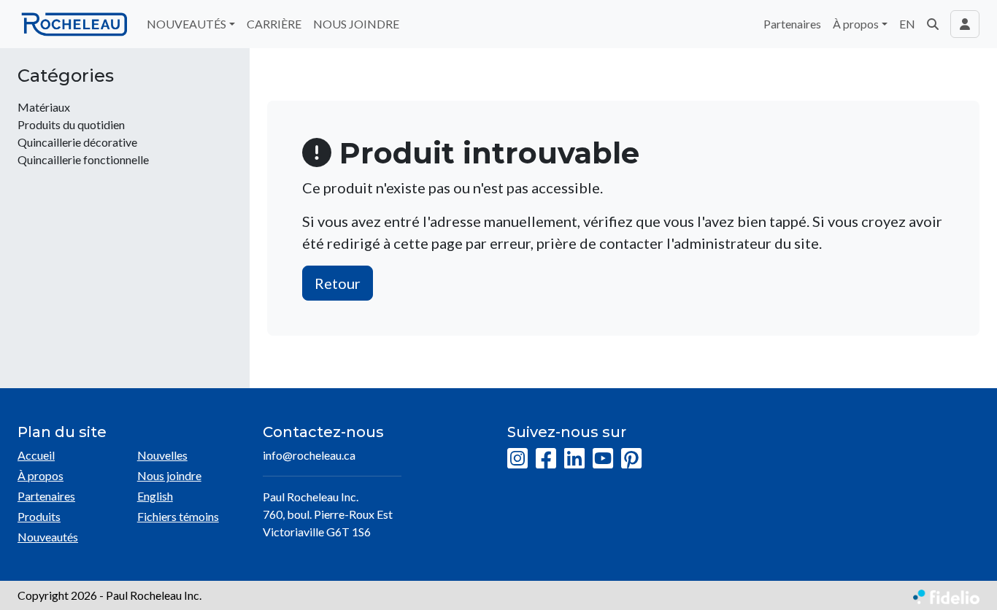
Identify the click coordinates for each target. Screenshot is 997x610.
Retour (338, 283)
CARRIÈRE (274, 24)
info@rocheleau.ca (309, 455)
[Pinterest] (631, 459)
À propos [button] (856, 24)
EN (907, 24)
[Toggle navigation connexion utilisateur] (964, 24)
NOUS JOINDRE (356, 24)
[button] (932, 24)
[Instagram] (517, 459)
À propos (40, 475)
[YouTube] (603, 459)
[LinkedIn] (574, 459)
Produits (39, 516)
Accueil (36, 455)
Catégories (66, 76)
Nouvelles (162, 455)
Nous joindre (169, 475)
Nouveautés (48, 537)
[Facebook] (546, 459)
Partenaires (792, 24)
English (155, 496)
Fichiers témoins (178, 516)
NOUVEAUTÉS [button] (186, 24)
